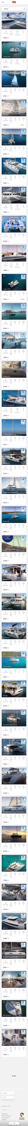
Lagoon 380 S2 (7, 608)
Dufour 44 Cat (7, 754)
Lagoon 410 (6, 289)
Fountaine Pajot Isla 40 (10, 725)
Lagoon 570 (6, 56)
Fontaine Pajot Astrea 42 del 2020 (13, 812)
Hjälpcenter (4, 1114)
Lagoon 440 (6, 231)
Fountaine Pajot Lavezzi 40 (11, 86)
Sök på (6, 9)
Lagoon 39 (6, 144)
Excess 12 (6, 318)
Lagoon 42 (6, 27)
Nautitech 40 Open (9, 899)
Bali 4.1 (5, 550)
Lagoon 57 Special (8, 260)
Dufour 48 (6, 521)
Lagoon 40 (6, 463)
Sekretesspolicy (5, 1117)
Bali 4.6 (5, 696)
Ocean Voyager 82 (8, 405)
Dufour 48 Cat (7, 666)
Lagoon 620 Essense (9, 492)
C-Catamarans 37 (8, 434)
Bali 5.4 (5, 579)
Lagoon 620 (6, 841)
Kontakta (4, 1119)
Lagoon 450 (6, 173)
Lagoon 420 (6, 347)
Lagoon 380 (6, 202)
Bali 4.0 (5, 115)
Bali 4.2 (5, 928)
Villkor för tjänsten (6, 1115)
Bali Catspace (7, 1015)
